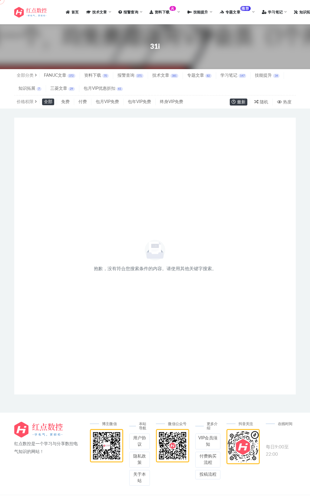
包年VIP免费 (139, 102)
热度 (287, 102)
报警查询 (129, 75)
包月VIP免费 (107, 102)
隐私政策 (139, 459)
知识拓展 (29, 88)
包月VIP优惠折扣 (102, 88)
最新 (241, 102)
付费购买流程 (208, 459)
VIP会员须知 (207, 441)
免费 (65, 102)
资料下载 (95, 75)
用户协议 (139, 441)
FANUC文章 (59, 75)
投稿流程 (208, 474)
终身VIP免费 (171, 102)
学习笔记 (232, 75)
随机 (263, 102)
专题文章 (198, 75)
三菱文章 (61, 88)
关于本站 (139, 477)
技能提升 (266, 75)
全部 (48, 102)
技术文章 (164, 75)
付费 (82, 102)
